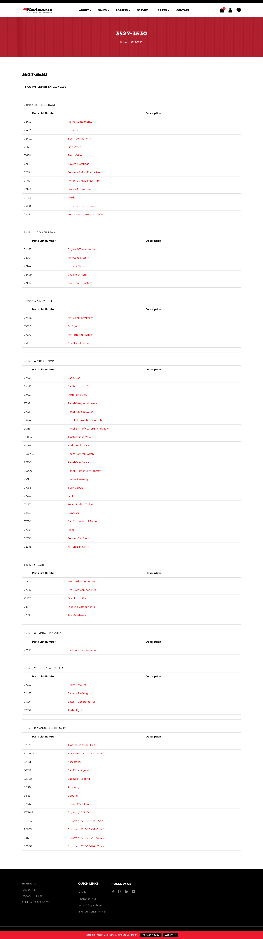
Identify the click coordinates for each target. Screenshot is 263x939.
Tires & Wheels (77, 615)
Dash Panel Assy (77, 394)
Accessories (74, 761)
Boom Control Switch (81, 454)
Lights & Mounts (77, 685)
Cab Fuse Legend (78, 770)
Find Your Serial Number (92, 911)
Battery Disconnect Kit (81, 701)
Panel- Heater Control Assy (84, 470)
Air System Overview (80, 318)
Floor (71, 530)
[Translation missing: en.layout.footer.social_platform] (113, 891)
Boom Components (79, 138)
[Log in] (230, 10)
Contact (182, 10)
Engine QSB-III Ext (79, 812)
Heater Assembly (78, 479)
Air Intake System (78, 257)
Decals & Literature (79, 189)
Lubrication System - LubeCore (86, 214)
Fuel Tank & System (80, 283)
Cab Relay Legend (79, 778)
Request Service (87, 898)
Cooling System (77, 274)
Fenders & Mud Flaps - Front (85, 180)
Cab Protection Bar (79, 386)
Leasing (122, 10)
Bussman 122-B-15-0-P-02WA (85, 821)
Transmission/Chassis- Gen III (85, 753)
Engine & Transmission (81, 249)
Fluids (71, 197)
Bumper (73, 130)
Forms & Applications (90, 905)
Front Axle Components (82, 581)
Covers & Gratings (78, 164)
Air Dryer (73, 326)
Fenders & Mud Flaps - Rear (84, 172)
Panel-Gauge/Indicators (82, 403)
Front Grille (75, 155)
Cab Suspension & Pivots (82, 521)
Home (123, 42)
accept (170, 935)
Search (82, 892)
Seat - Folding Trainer (81, 504)
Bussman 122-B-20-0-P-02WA (86, 829)
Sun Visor (73, 513)
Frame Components (80, 121)
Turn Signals (75, 487)
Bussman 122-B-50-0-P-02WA (86, 846)
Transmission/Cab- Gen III (83, 745)
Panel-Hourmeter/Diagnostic (85, 420)
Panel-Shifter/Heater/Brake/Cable (88, 428)
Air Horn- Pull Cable (80, 334)
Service (143, 10)
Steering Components (81, 606)
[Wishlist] (239, 10)
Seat (70, 496)
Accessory (74, 787)
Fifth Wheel (75, 147)
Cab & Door (74, 378)
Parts (163, 10)
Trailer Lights (75, 710)
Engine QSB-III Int (79, 804)
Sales (102, 10)
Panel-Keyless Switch (81, 411)
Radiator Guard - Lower (82, 206)
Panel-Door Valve (78, 462)
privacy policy (151, 935)
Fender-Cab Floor (78, 538)
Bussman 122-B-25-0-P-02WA (86, 837)
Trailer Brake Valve (79, 445)
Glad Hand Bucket (79, 343)
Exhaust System (77, 266)
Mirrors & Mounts (78, 546)
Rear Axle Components (82, 590)
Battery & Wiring (78, 693)
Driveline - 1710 (77, 598)
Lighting (73, 795)
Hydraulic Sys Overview (82, 650)
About (84, 10)
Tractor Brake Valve (80, 437)
